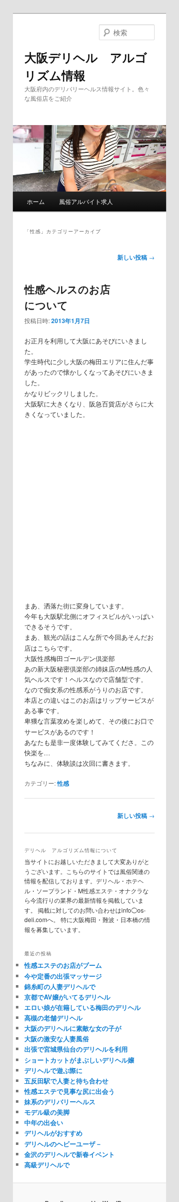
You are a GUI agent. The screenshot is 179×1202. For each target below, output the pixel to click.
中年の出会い (43, 1122)
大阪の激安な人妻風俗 (56, 1038)
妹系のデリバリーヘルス (59, 1101)
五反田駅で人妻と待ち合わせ (66, 1080)
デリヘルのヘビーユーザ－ (63, 1143)
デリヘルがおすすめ (53, 1132)
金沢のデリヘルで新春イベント (69, 1154)
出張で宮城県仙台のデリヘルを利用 (76, 1049)
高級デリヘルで (47, 1164)
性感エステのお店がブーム (63, 965)
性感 (63, 783)
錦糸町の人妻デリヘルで (59, 986)
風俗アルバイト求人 (86, 201)
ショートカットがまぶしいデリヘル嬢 (79, 1060)
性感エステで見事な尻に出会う (69, 1091)
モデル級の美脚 (47, 1112)
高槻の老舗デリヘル (53, 1017)
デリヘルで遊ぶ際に (53, 1070)
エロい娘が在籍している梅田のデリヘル (82, 1007)
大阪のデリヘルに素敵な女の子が (72, 1028)
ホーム (36, 201)
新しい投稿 (136, 257)
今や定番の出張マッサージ (63, 976)
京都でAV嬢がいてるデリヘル (67, 997)
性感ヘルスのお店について (67, 296)
